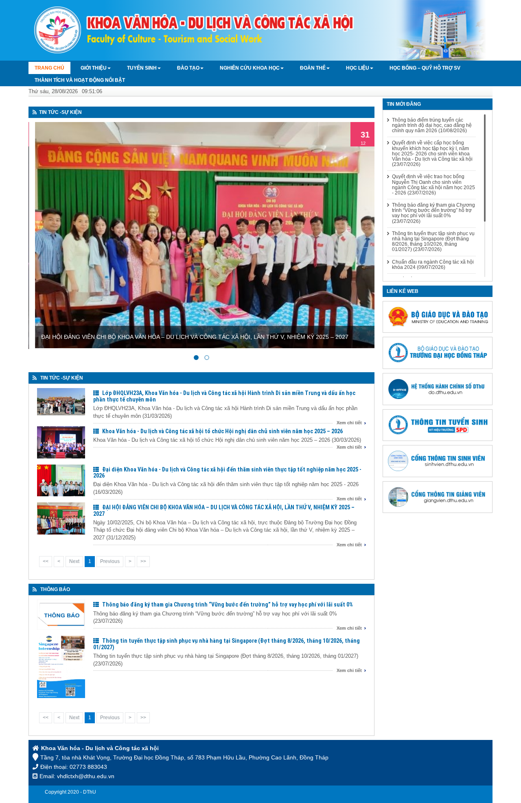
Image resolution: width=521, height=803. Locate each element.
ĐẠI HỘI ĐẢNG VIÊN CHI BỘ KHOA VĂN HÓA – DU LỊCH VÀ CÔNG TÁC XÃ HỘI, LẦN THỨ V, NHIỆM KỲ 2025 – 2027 (224, 510)
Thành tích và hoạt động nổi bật (80, 80)
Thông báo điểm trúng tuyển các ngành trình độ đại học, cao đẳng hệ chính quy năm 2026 (432, 125)
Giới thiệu (94, 68)
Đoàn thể (313, 68)
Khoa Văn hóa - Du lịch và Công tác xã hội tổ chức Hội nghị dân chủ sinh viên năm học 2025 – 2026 (222, 431)
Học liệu (357, 68)
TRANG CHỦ (49, 68)
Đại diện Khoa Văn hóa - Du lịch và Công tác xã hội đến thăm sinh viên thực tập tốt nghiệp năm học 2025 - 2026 (227, 472)
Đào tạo (188, 68)
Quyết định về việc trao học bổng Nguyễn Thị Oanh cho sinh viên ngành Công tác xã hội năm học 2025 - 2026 (433, 185)
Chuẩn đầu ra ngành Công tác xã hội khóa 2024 (433, 265)
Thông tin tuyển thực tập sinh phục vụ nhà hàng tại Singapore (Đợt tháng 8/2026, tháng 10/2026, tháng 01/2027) (226, 643)
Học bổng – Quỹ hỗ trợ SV (425, 68)
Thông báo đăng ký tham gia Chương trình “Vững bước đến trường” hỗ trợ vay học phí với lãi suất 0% (227, 604)
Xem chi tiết (349, 422)
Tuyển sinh (142, 68)
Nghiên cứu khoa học (250, 68)
